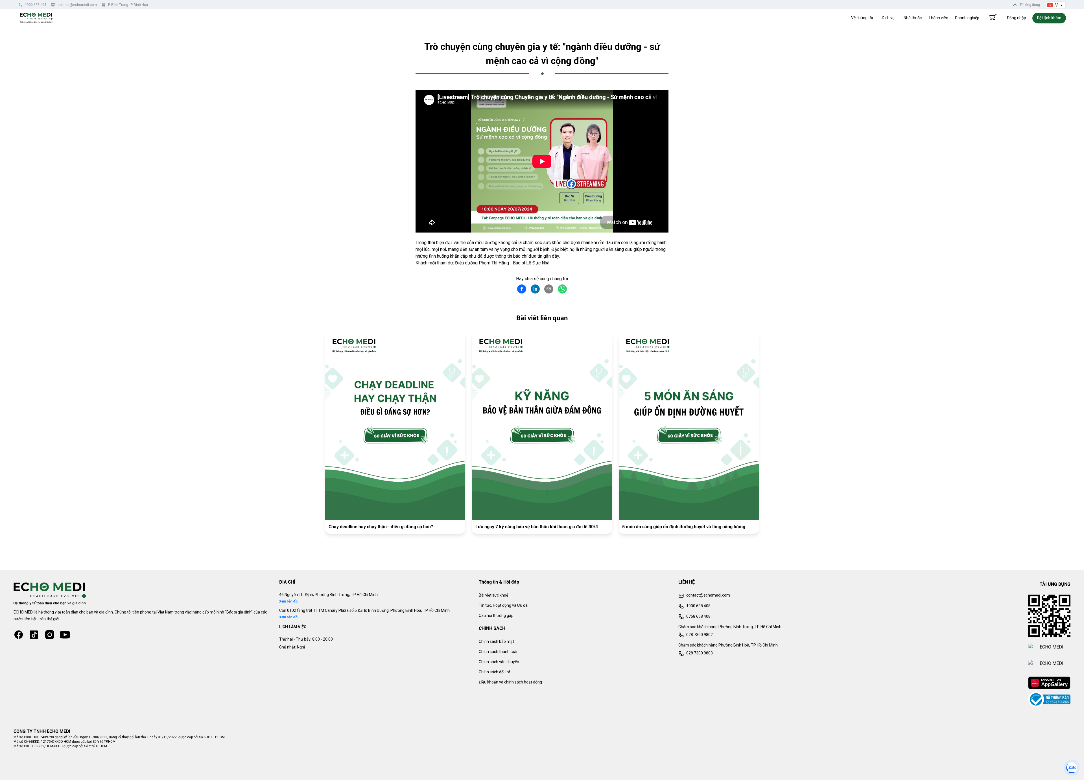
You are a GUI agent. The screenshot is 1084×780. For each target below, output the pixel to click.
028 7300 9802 (699, 634)
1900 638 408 (35, 5)
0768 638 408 (698, 616)
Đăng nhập (1016, 18)
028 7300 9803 (699, 653)
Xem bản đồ (288, 601)
